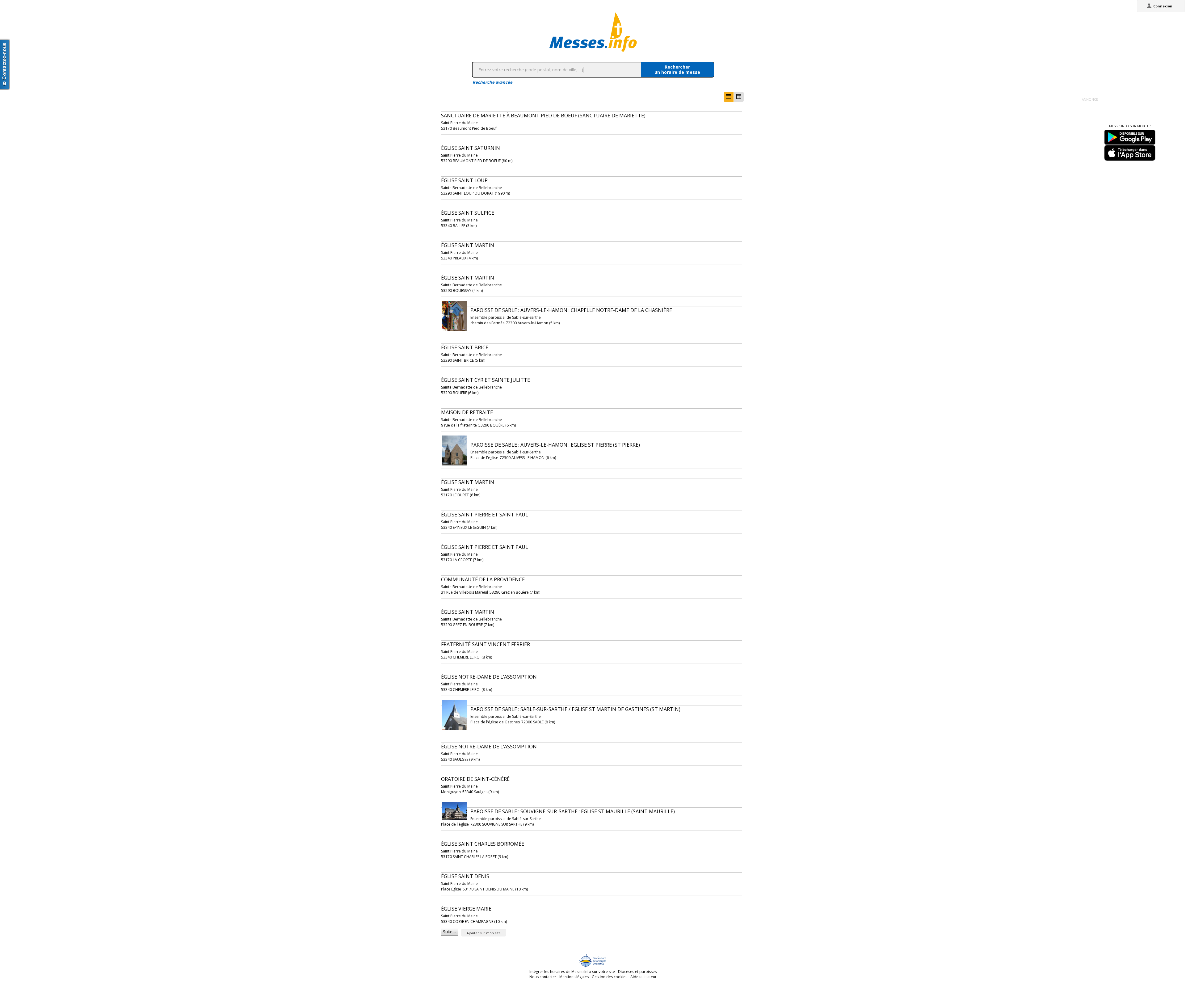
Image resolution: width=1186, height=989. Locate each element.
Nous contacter (542, 976)
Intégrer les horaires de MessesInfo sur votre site (572, 971)
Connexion (1162, 6)
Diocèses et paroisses (637, 971)
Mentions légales (574, 976)
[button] (729, 97)
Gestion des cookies (609, 976)
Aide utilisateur (643, 976)
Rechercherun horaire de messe (677, 69)
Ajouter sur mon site (484, 933)
